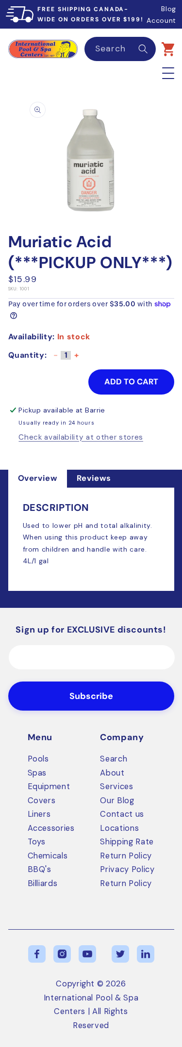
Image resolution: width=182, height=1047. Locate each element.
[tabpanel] (91, 539)
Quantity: (27, 355)
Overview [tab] (37, 478)
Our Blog (117, 800)
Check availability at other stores (80, 437)
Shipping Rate (127, 842)
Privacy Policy (127, 869)
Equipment (49, 786)
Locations (119, 828)
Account (161, 20)
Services (116, 786)
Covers (42, 800)
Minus (55, 358)
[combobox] (120, 49)
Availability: (31, 337)
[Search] (143, 48)
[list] (91, 159)
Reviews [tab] (94, 478)
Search (113, 759)
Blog (168, 8)
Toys (37, 842)
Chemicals (48, 856)
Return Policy (126, 856)
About (112, 773)
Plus (76, 358)
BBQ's (39, 869)
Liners (39, 814)
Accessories (51, 828)
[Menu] (168, 72)
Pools (38, 759)
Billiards (43, 883)
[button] (168, 49)
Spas (37, 773)
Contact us (122, 814)
